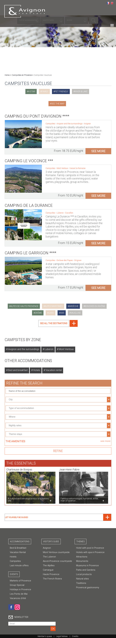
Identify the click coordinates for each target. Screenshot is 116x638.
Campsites (15, 561)
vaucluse (76, 313)
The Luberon (49, 556)
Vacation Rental (18, 552)
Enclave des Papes (65, 260)
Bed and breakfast (18, 370)
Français (108, 3)
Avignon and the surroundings (70, 123)
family (45, 91)
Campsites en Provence (22, 75)
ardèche (73, 306)
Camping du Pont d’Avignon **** (37, 116)
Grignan (77, 260)
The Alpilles (49, 565)
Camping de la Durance (29, 205)
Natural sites (82, 578)
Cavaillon (69, 213)
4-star (31, 91)
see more (98, 151)
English (112, 3)
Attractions (81, 556)
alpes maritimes (54, 306)
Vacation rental (53, 370)
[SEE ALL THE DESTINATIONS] (58, 326)
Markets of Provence (20, 580)
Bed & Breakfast (18, 548)
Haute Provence (51, 574)
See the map (57, 103)
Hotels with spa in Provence (90, 552)
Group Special (17, 585)
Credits (75, 636)
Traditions (81, 583)
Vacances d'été (18, 598)
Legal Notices (62, 636)
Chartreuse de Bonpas (19, 469)
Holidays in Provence (20, 589)
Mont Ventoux (62, 168)
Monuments (82, 561)
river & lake (81, 91)
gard (51, 313)
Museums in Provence (87, 565)
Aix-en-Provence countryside (57, 561)
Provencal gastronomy (87, 587)
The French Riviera (52, 578)
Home (7, 75)
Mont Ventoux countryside (56, 552)
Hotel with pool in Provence (90, 548)
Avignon (87, 123)
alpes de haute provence (24, 306)
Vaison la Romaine (77, 168)
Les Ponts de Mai (18, 593)
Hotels (36, 370)
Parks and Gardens (85, 570)
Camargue (48, 570)
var (62, 313)
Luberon (60, 213)
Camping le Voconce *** (29, 161)
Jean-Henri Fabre (69, 469)
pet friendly (61, 91)
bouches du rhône (95, 306)
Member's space (45, 636)
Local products (84, 574)
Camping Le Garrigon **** (30, 253)
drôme (38, 313)
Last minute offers (19, 565)
